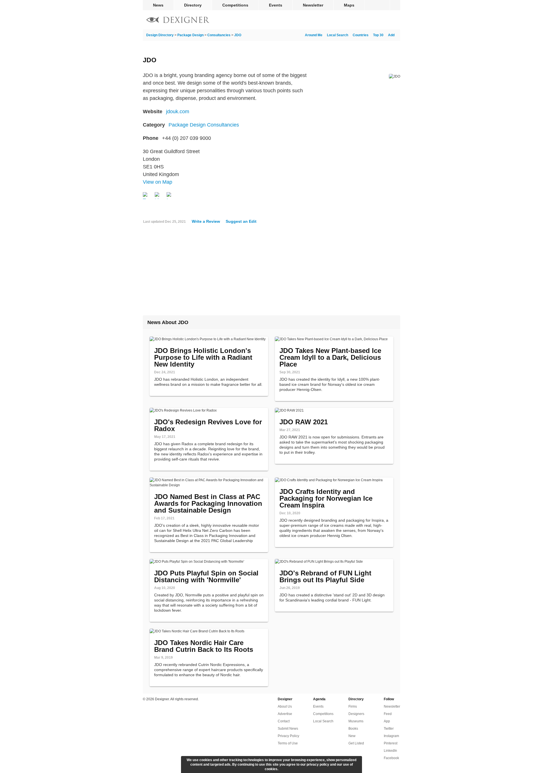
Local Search (337, 35)
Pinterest (390, 743)
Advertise (285, 714)
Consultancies (218, 35)
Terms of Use (288, 743)
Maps (349, 5)
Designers (356, 714)
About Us (285, 706)
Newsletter (313, 5)
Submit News (288, 729)
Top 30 (378, 35)
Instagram (391, 736)
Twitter (389, 729)
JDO (237, 35)
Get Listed (356, 743)
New (351, 736)
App (387, 721)
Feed (388, 714)
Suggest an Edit (241, 221)
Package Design (190, 35)
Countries (361, 35)
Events (275, 5)
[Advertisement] (271, 272)
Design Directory (160, 35)
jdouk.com (177, 111)
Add (391, 35)
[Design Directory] (178, 20)
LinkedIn (390, 751)
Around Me (313, 35)
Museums (355, 721)
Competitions (235, 5)
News (158, 5)
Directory (193, 5)
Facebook (391, 758)
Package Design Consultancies (204, 125)
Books (353, 729)
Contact (284, 721)
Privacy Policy (288, 736)
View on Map (157, 182)
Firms (352, 706)
